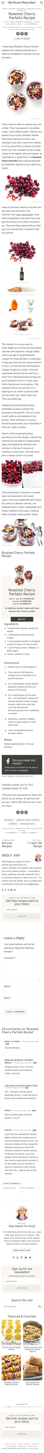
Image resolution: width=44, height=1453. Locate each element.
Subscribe (22, 916)
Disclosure (11, 1446)
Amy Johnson (17, 22)
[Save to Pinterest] (26, 34)
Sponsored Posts (27, 824)
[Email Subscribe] (14, 890)
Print (23, 619)
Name (8, 986)
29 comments (11, 833)
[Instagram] (5, 890)
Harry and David (24, 214)
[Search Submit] (39, 1306)
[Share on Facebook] (18, 34)
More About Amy (22, 1250)
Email (7, 998)
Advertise (32, 1446)
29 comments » (32, 24)
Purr (36, 1448)
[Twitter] (11, 890)
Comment (9, 958)
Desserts (21, 8)
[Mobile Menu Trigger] (2, 3)
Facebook (24, 770)
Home (5, 8)
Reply (7, 1044)
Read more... (34, 884)
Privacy (35, 1444)
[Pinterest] (8, 890)
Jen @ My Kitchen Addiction (21, 1085)
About (27, 1444)
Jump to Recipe (22, 38)
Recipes (12, 8)
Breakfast (9, 820)
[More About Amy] (22, 1213)
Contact (22, 1446)
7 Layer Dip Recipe (34, 843)
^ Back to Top (10, 1444)
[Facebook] (3, 890)
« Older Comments (26, 1188)
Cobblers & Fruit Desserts (27, 820)
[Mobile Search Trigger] (42, 3)
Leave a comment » (29, 833)
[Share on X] (22, 34)
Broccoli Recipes (8, 843)
